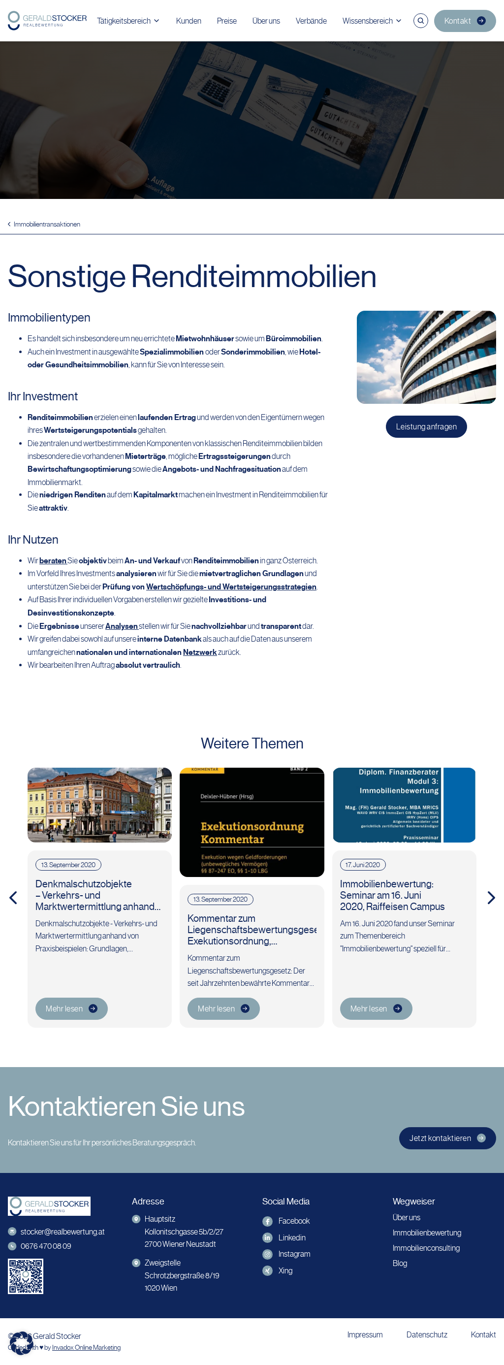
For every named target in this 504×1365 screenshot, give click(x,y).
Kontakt (458, 21)
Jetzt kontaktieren (440, 1138)
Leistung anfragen (426, 426)
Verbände (311, 21)
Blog (400, 1263)
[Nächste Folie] (491, 898)
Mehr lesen (64, 1008)
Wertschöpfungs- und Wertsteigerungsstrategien (231, 587)
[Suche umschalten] (420, 20)
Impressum (365, 1334)
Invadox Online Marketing (86, 1347)
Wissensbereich (368, 21)
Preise (227, 21)
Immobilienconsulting (426, 1248)
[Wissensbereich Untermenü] (399, 21)
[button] (21, 1343)
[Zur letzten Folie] (13, 898)
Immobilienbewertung (427, 1232)
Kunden (188, 21)
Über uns (266, 21)
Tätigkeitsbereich (124, 21)
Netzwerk (200, 652)
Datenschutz (427, 1334)
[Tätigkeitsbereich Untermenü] (156, 21)
